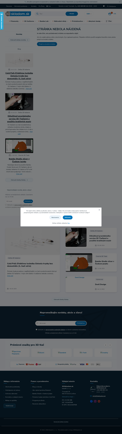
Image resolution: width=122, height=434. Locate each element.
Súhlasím (68, 217)
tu (68, 223)
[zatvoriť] (99, 209)
